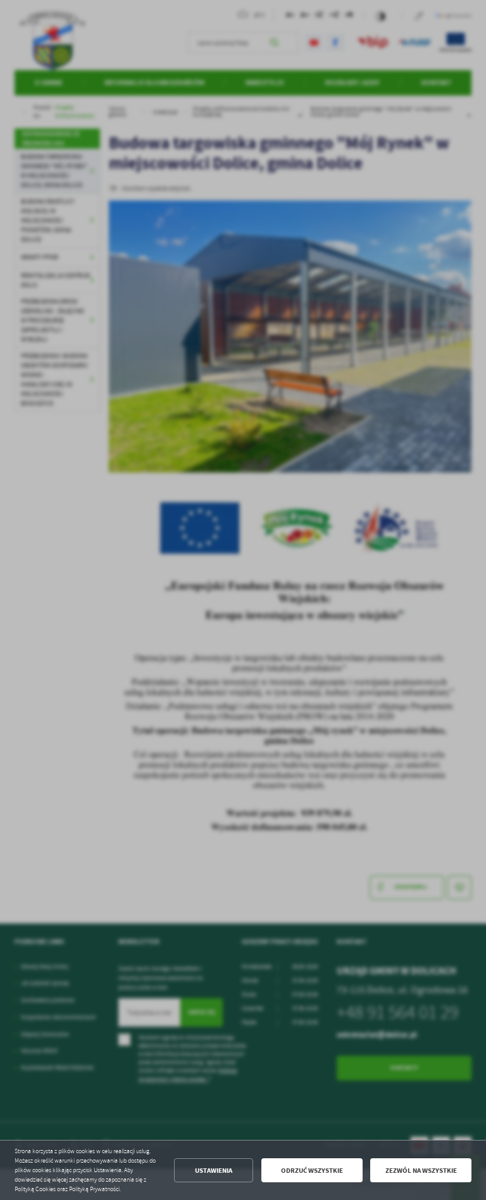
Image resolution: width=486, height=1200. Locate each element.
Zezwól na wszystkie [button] (421, 1170)
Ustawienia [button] (213, 1170)
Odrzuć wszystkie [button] (312, 1170)
